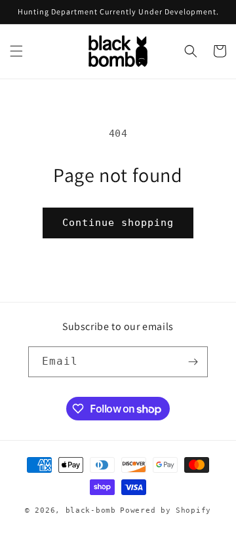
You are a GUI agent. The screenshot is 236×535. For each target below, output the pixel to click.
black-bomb (91, 510)
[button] (16, 51)
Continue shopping (118, 223)
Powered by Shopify (165, 510)
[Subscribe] (192, 361)
